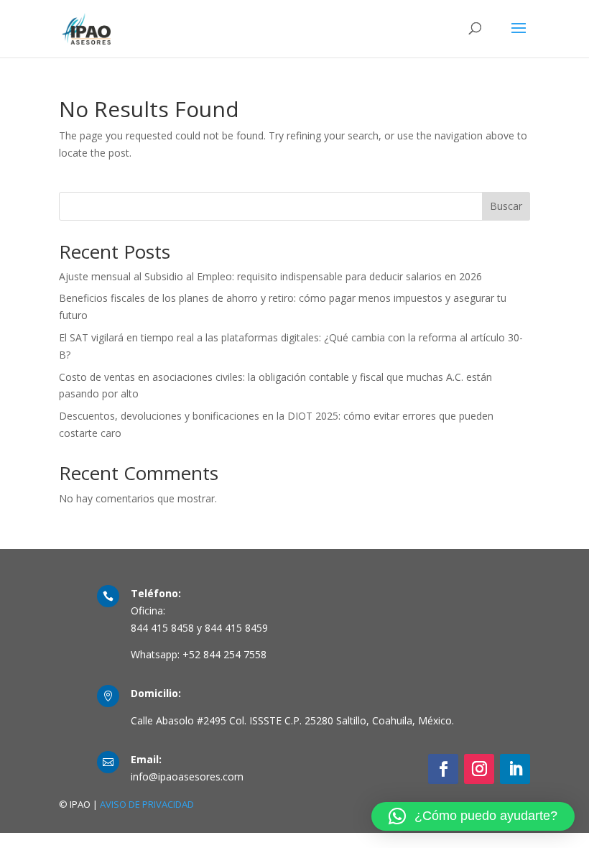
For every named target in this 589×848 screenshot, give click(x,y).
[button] (473, 816)
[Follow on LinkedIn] (515, 769)
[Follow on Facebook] (443, 769)
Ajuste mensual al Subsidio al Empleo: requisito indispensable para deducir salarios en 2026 (270, 276)
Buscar (506, 206)
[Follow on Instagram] (479, 769)
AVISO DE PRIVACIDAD (147, 804)
